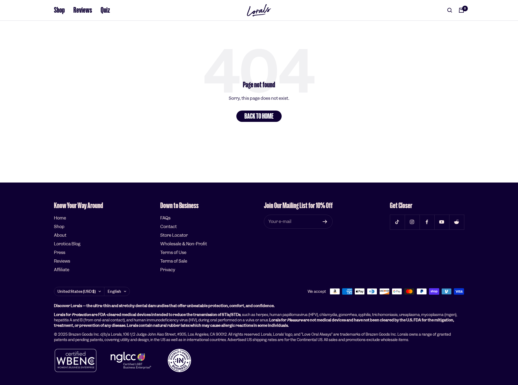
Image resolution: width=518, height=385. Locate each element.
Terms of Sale (173, 261)
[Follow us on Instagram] (412, 222)
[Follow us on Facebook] (427, 222)
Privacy (167, 270)
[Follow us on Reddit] (456, 222)
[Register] (325, 222)
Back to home (259, 116)
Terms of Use (173, 252)
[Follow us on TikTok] (397, 222)
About (60, 235)
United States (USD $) (76, 291)
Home (60, 218)
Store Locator (174, 235)
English (114, 291)
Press (59, 252)
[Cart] (461, 10)
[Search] (449, 10)
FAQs (165, 218)
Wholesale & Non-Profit (183, 244)
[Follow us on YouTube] (441, 222)
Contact (168, 226)
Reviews (82, 10)
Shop (59, 10)
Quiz (105, 10)
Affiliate (61, 270)
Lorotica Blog (67, 244)
